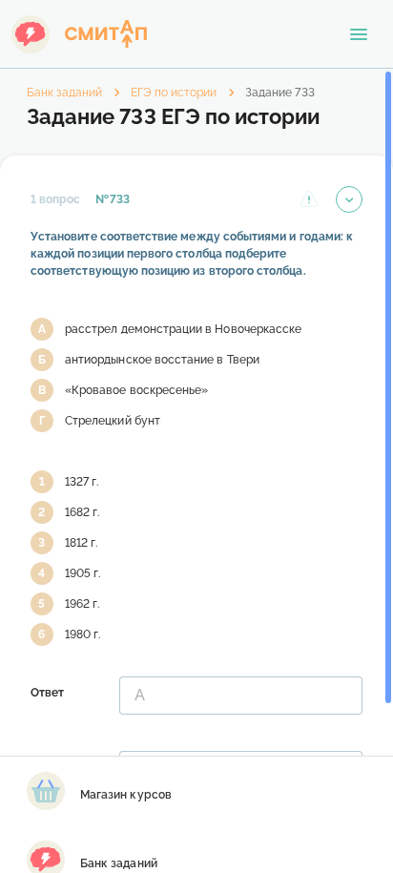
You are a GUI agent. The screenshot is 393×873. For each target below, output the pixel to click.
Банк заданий (64, 92)
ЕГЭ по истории (174, 92)
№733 (112, 199)
